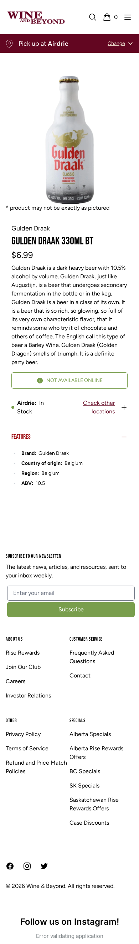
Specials (78, 720)
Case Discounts (89, 822)
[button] (127, 17)
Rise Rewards (23, 652)
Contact (80, 675)
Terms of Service (27, 748)
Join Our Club (23, 667)
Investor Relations (28, 695)
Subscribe (71, 609)
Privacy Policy (23, 734)
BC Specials (85, 771)
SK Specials (84, 785)
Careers (15, 681)
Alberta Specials (90, 734)
